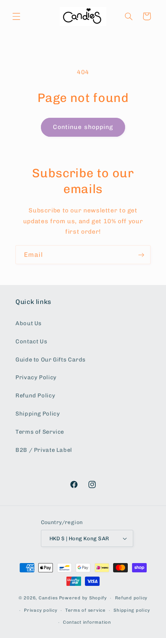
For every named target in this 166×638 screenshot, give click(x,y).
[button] (16, 16)
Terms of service (85, 610)
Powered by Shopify (83, 598)
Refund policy (131, 598)
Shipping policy (131, 610)
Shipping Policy (37, 413)
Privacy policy (40, 610)
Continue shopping (83, 127)
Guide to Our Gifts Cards (50, 359)
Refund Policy (35, 395)
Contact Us (31, 341)
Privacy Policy (36, 377)
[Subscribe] (141, 254)
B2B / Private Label (43, 449)
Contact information (87, 622)
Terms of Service (39, 431)
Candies (48, 598)
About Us (28, 323)
